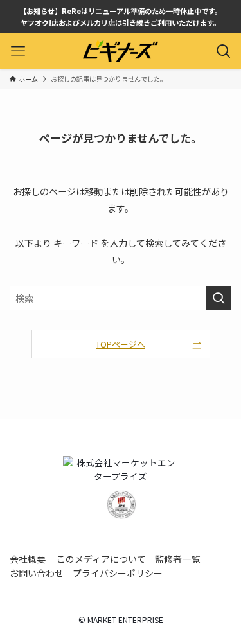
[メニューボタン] (17, 51)
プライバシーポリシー (118, 573)
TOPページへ (120, 344)
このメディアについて (101, 558)
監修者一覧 (177, 558)
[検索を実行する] (218, 298)
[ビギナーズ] (120, 51)
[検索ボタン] (223, 51)
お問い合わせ (37, 573)
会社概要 (28, 558)
